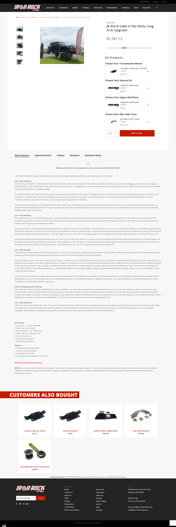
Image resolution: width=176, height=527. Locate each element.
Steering (85, 8)
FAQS (66, 498)
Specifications (43, 155)
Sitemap (99, 510)
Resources (100, 490)
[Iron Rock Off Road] (27, 8)
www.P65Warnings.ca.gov (116, 477)
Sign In (156, 2)
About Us (68, 495)
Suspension (63, 8)
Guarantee (100, 492)
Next (20, 68)
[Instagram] (24, 504)
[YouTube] (27, 504)
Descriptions (22, 155)
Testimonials (69, 507)
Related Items (93, 155)
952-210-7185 (145, 2)
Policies (99, 498)
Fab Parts (147, 8)
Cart (164, 2)
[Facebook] (17, 504)
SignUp (40, 498)
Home (67, 489)
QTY (110, 133)
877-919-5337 (140, 501)
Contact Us (69, 492)
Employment (69, 504)
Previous (20, 23)
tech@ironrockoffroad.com (138, 510)
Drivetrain (98, 8)
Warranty (99, 495)
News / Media (101, 501)
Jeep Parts (50, 8)
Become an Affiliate (72, 510)
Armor (75, 8)
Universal (126, 8)
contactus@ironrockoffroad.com (140, 507)
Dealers (67, 501)
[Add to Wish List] (157, 133)
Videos (61, 155)
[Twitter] (20, 504)
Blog (98, 507)
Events (98, 504)
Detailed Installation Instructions (28, 363)
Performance (112, 8)
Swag (136, 8)
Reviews (74, 155)
